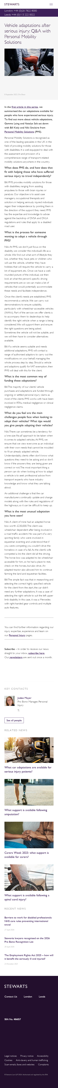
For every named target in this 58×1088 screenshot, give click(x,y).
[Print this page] (34, 85)
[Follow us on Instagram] (23, 1005)
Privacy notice (26, 1056)
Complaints (43, 1064)
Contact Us (10, 996)
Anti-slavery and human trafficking (32, 1060)
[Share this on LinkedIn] (6, 85)
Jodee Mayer (24, 697)
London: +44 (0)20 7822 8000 (20, 10)
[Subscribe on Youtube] (10, 1011)
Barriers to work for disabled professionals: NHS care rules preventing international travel (28, 921)
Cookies (8, 1060)
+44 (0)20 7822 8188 (21, 710)
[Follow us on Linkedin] (10, 1005)
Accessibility (42, 1056)
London (28, 996)
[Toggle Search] (44, 4)
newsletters (15, 657)
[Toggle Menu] (51, 4)
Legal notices (10, 1056)
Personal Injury (17, 635)
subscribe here (36, 653)
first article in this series (25, 106)
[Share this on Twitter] (13, 85)
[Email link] (27, 85)
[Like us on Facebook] (47, 1005)
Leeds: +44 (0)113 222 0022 (19, 14)
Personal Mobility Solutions (19, 131)
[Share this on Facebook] (20, 85)
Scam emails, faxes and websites (19, 1064)
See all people (14, 720)
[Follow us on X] (35, 1005)
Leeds (42, 996)
